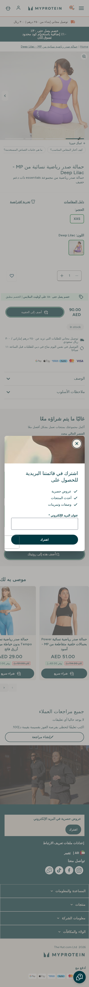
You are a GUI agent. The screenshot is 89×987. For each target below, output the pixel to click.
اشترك (44, 539)
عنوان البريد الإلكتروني (63, 515)
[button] (79, 977)
